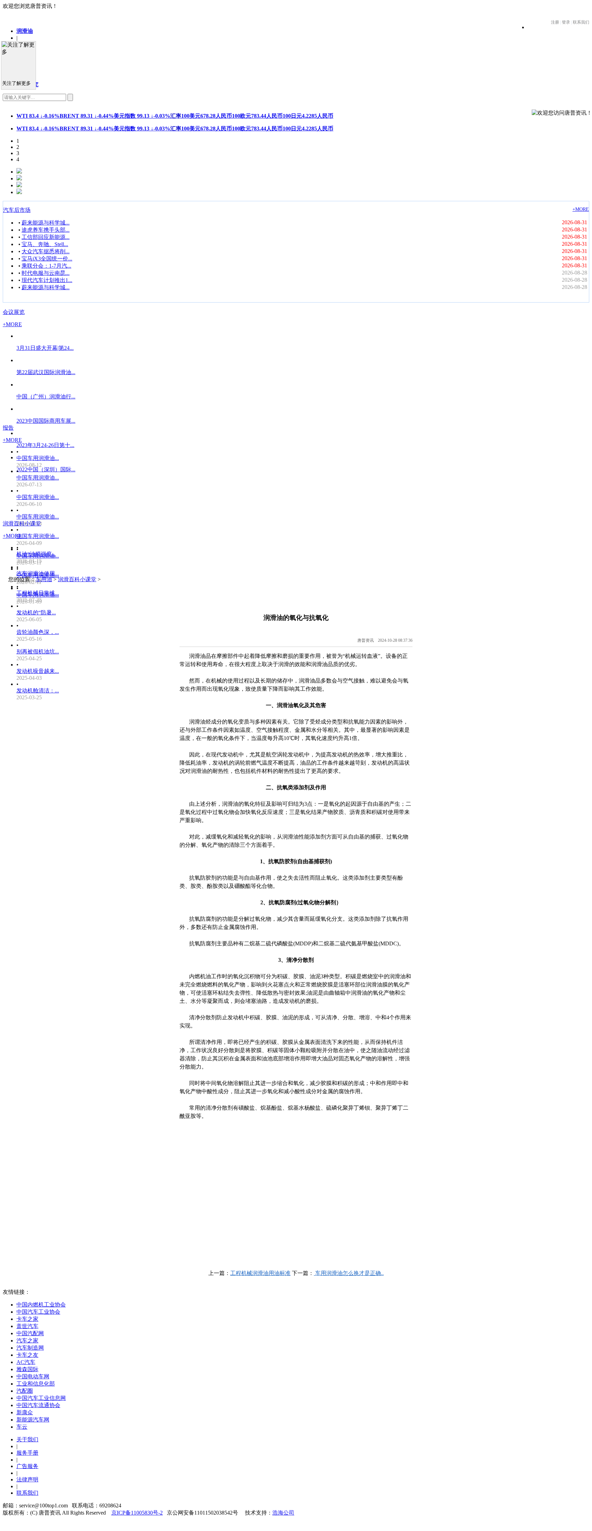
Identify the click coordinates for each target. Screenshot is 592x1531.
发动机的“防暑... (36, 612)
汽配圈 (24, 1391)
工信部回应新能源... (46, 237)
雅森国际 (27, 1369)
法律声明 (27, 1479)
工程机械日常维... (37, 593)
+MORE (580, 209)
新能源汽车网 (32, 1419)
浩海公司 (283, 1513)
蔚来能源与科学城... (46, 223)
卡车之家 (27, 1319)
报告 (8, 428)
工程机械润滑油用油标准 (260, 1273)
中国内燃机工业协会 (41, 1304)
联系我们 (27, 1493)
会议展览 (14, 312)
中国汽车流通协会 (38, 1405)
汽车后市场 (16, 210)
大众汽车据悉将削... (46, 251)
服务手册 (27, 1453)
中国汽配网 (30, 1333)
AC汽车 (25, 1362)
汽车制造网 (30, 1348)
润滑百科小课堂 (22, 523)
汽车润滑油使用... (37, 573)
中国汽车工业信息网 (41, 1398)
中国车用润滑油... (37, 458)
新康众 (24, 1412)
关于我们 (27, 1439)
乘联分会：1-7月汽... (46, 266)
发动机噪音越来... (37, 671)
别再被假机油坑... (37, 651)
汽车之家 (27, 1340)
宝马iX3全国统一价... (47, 258)
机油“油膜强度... (36, 554)
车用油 (44, 579)
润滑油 (24, 31)
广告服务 (27, 1466)
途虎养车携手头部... (46, 230)
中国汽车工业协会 (38, 1312)
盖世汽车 (27, 1326)
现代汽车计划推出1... (47, 280)
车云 (21, 1427)
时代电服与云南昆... (46, 273)
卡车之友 (27, 1355)
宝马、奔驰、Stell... (45, 244)
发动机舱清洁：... (37, 690)
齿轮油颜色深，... (37, 632)
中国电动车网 (32, 1376)
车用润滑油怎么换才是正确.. (349, 1273)
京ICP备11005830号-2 (137, 1513)
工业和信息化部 (35, 1384)
